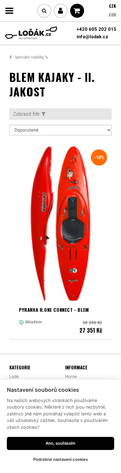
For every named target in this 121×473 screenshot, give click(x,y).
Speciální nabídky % (31, 57)
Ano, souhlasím (60, 443)
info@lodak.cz (92, 37)
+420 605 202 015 (96, 29)
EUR (112, 14)
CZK (112, 5)
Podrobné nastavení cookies (60, 459)
